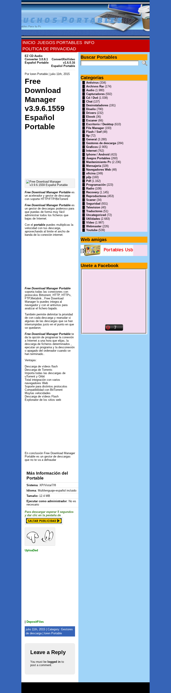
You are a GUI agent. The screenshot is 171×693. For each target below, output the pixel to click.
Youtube (92, 230)
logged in (54, 661)
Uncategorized (96, 215)
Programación (96, 184)
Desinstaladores (97, 105)
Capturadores (95, 94)
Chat (89, 101)
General (91, 139)
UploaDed (31, 550)
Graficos (92, 147)
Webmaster (94, 226)
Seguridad (93, 203)
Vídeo (90, 222)
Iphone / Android (98, 154)
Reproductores (96, 196)
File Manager (95, 128)
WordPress (85, 689)
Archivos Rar (95, 86)
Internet (91, 150)
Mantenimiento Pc (98, 162)
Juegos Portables (98, 158)
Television (93, 207)
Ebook (90, 116)
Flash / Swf (94, 131)
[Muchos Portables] (85, 20)
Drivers (91, 113)
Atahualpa (101, 689)
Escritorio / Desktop (100, 124)
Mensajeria (93, 165)
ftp (88, 135)
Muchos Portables (83, 686)
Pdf (88, 181)
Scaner (91, 199)
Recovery (92, 192)
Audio (90, 90)
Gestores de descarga (101, 143)
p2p (88, 177)
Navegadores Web (98, 169)
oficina (91, 173)
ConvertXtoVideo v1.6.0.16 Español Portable (63, 63)
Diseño (91, 109)
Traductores (94, 211)
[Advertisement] (50, 153)
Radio (90, 188)
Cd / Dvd (92, 97)
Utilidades (93, 218)
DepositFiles (35, 621)
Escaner (91, 120)
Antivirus (92, 82)
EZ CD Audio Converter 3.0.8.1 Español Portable (37, 59)
